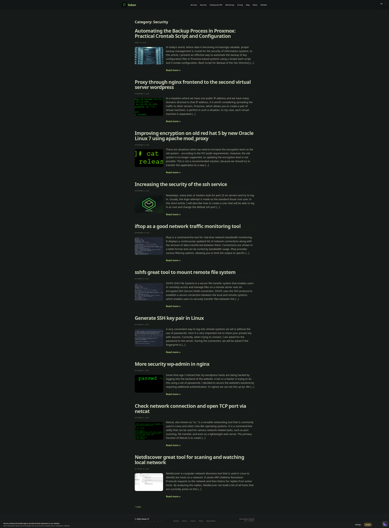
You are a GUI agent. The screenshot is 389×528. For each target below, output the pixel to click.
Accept (368, 525)
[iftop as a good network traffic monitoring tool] (149, 246)
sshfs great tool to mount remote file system (185, 272)
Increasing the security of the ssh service (181, 184)
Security (203, 5)
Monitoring (229, 5)
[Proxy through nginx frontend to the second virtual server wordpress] (149, 107)
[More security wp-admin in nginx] (149, 384)
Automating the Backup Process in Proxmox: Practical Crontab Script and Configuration (185, 33)
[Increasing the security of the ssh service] (149, 204)
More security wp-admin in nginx (172, 364)
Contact (263, 5)
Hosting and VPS (216, 5)
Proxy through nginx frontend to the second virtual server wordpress (193, 84)
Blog (248, 5)
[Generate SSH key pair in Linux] (149, 338)
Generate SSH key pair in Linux (169, 318)
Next (139, 507)
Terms (201, 521)
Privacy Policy (211, 521)
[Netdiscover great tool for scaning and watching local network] (149, 482)
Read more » (173, 70)
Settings (358, 525)
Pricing (240, 5)
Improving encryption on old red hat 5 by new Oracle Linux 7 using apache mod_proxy (194, 136)
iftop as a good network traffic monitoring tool (188, 226)
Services (194, 5)
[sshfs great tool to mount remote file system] (149, 292)
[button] (385, 524)
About (255, 5)
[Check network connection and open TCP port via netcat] (149, 431)
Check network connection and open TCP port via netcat (190, 408)
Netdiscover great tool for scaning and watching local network (189, 460)
